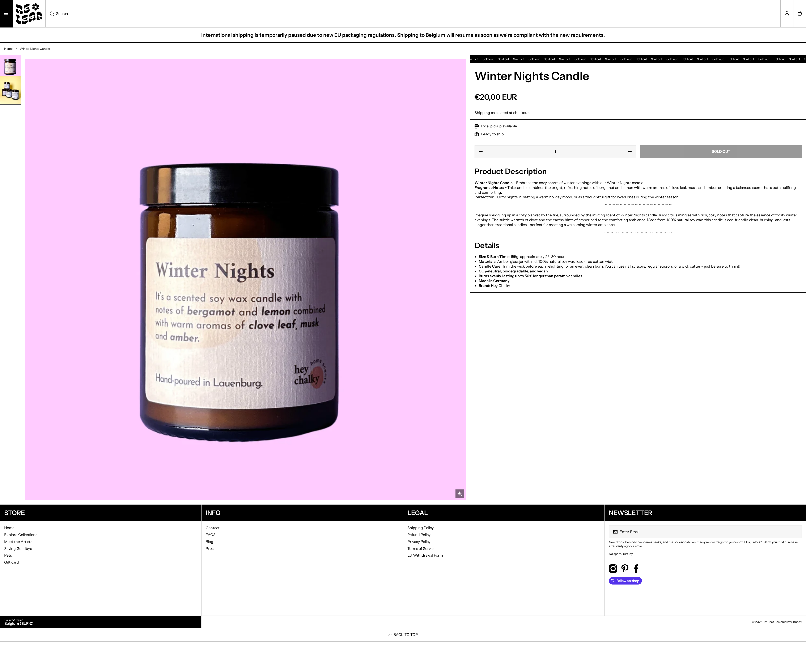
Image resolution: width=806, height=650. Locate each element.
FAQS (211, 534)
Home (8, 49)
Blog (209, 541)
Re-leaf (769, 622)
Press (210, 548)
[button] (799, 13)
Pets (8, 555)
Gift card (11, 562)
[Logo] (29, 13)
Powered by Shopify (788, 622)
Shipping (482, 112)
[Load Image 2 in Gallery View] (10, 90)
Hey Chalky (500, 285)
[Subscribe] (796, 532)
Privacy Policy (418, 541)
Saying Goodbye (18, 548)
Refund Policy (418, 534)
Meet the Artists (18, 541)
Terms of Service (421, 548)
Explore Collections (20, 534)
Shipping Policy (420, 528)
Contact (213, 528)
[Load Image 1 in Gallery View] (10, 65)
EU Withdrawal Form (425, 555)
